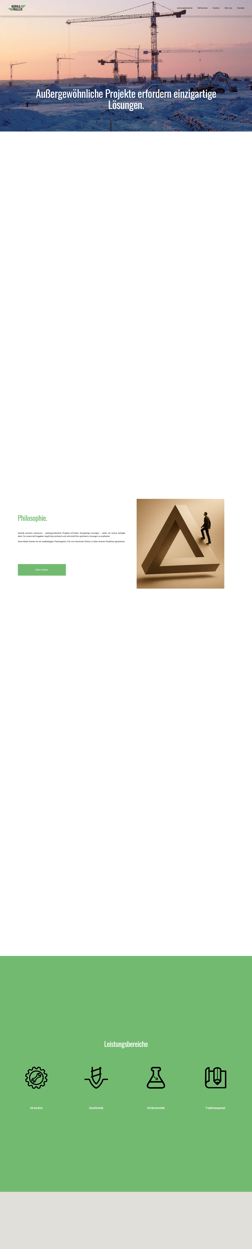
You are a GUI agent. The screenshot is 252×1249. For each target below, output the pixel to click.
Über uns (228, 8)
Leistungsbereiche (185, 8)
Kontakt (240, 8)
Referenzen (203, 8)
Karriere (216, 8)
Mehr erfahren (41, 570)
